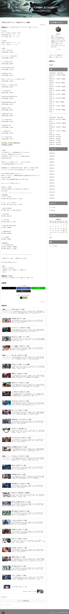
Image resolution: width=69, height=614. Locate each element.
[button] (23, 291)
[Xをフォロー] (21, 298)
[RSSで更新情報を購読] (26, 298)
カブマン (58, 34)
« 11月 (50, 237)
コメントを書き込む (24, 601)
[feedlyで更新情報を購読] (24, 298)
